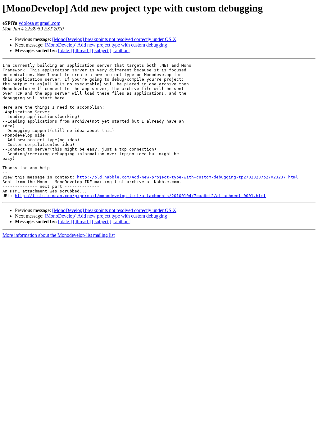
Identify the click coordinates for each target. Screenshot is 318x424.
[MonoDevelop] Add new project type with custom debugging (106, 44)
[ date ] (65, 50)
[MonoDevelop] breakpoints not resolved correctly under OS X (114, 39)
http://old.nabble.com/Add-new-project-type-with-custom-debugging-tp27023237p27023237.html (187, 177)
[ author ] (121, 50)
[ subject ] (101, 50)
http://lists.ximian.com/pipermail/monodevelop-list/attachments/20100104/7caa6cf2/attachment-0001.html (140, 195)
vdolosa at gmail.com (39, 23)
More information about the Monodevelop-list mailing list (58, 235)
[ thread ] (82, 50)
